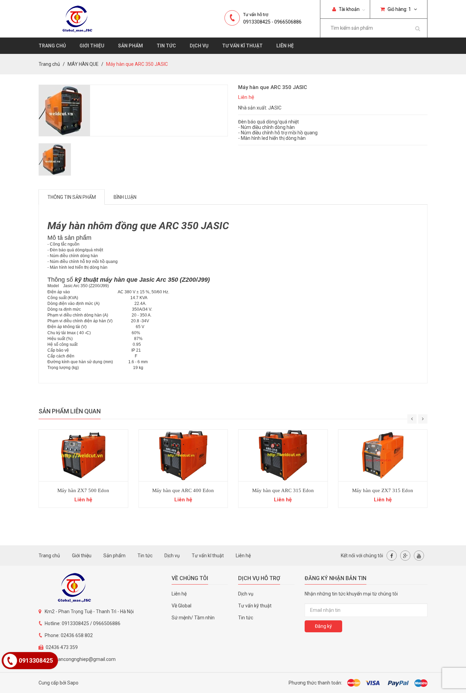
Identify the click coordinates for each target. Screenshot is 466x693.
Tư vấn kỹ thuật (255, 605)
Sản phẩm (130, 45)
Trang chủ (52, 45)
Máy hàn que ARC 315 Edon (283, 490)
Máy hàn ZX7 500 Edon (83, 490)
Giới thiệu (91, 45)
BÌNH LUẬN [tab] (125, 197)
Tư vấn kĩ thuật (242, 45)
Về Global (181, 605)
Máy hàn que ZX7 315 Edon (382, 490)
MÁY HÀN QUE (83, 64)
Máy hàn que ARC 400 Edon (183, 490)
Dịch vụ (199, 45)
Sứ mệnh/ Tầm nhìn (193, 617)
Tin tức (166, 45)
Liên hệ (285, 45)
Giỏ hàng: (399, 9)
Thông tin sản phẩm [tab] (71, 197)
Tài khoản (349, 9)
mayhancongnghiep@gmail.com (81, 659)
